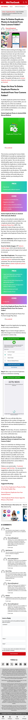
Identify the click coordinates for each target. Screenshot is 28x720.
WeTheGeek (12, 2)
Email (4, 643)
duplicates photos (6, 259)
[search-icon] (26, 2)
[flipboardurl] (25, 665)
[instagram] (7, 665)
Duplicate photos (10, 11)
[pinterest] (20, 665)
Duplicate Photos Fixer (7, 225)
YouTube (12, 468)
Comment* (5, 624)
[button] (24, 2)
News (11, 6)
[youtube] (16, 665)
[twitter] (11, 665)
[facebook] (3, 665)
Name (4, 638)
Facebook (20, 466)
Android (5, 82)
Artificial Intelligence (20, 6)
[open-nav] (2, 2)
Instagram (4, 468)
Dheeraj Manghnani (11, 28)
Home (3, 11)
